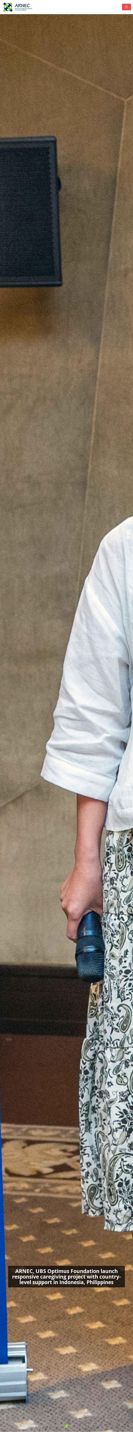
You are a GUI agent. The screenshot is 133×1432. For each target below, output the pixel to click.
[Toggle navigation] (126, 7)
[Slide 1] (66, 1426)
